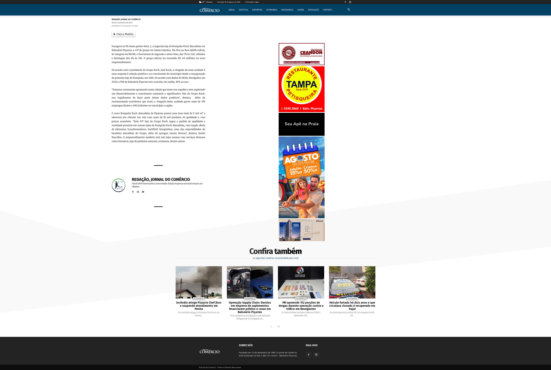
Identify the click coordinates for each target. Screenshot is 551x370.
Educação (313, 9)
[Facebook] (345, 2)
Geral (231, 9)
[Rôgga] (302, 240)
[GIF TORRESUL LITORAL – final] (302, 135)
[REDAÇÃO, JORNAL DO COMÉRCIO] (120, 185)
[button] (348, 10)
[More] (194, 155)
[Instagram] (350, 2)
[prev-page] (271, 327)
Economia (271, 9)
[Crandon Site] (302, 64)
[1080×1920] (302, 217)
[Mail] (143, 191)
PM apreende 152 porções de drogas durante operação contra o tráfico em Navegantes (301, 306)
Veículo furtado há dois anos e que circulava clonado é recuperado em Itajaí (352, 306)
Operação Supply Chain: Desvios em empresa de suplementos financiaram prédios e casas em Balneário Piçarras (250, 307)
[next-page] (278, 327)
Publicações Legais (252, 2)
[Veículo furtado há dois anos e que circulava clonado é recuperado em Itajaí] (352, 282)
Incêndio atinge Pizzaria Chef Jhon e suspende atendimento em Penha (198, 306)
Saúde (300, 9)
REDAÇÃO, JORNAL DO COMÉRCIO (126, 19)
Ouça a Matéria (125, 34)
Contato (327, 9)
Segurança (287, 9)
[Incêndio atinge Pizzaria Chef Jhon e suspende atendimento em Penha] (199, 282)
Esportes (257, 9)
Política (243, 9)
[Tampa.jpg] (302, 111)
